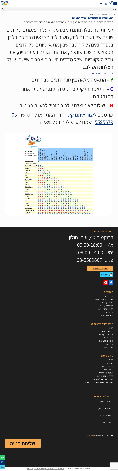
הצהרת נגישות (107, 366)
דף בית (113, 14)
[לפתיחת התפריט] (115, 3)
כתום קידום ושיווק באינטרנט (35, 469)
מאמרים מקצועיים (106, 340)
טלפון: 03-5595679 (100, 268)
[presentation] (58, 174)
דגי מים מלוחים (107, 331)
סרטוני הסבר (108, 344)
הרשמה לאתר (107, 369)
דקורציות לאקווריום (105, 309)
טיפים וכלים (108, 347)
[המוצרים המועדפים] (101, 3)
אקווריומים (109, 296)
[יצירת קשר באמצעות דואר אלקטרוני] (2, 462)
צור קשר (110, 363)
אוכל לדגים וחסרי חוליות (104, 299)
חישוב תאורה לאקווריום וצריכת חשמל (99, 382)
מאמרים (105, 14)
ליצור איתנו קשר (80, 114)
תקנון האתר (90, 435)
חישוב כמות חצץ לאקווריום (103, 379)
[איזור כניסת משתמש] (106, 3)
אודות (111, 359)
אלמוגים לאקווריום (106, 334)
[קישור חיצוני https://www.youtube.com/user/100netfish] (105, 282)
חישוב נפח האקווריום (105, 376)
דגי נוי (111, 328)
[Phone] (59, 408)
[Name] (59, 401)
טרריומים (109, 312)
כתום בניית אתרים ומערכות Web (54, 469)
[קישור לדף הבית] (50, 3)
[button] (2, 9)
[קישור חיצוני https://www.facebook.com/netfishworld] (111, 282)
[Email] (59, 415)
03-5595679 (2, 467)
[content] (59, 426)
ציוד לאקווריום (107, 302)
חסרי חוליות (108, 337)
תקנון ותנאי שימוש (106, 372)
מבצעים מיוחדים (107, 315)
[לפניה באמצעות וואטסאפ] (2, 457)
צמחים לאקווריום (106, 305)
